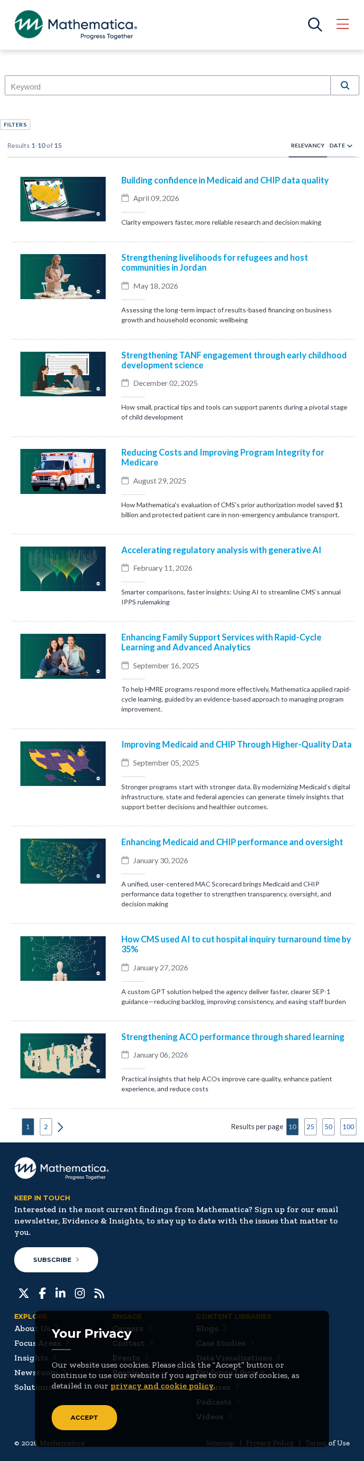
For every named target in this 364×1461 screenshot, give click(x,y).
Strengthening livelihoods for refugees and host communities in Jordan (214, 263)
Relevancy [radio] (308, 145)
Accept (84, 1417)
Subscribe (52, 1259)
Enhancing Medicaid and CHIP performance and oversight (232, 842)
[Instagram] (80, 1292)
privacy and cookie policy (162, 1385)
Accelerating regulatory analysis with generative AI (221, 550)
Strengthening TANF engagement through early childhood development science (234, 360)
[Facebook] (42, 1292)
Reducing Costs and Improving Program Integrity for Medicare (222, 457)
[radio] (349, 145)
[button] (345, 85)
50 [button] (328, 1127)
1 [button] (28, 1127)
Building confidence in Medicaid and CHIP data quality (225, 180)
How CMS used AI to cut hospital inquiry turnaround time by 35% (236, 944)
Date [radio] (337, 145)
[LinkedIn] (60, 1292)
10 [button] (292, 1127)
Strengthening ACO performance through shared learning (233, 1037)
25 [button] (310, 1127)
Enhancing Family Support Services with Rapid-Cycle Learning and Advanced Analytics (221, 642)
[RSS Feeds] (99, 1292)
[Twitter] (23, 1292)
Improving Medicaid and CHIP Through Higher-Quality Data (236, 744)
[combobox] (167, 87)
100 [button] (348, 1127)
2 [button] (46, 1127)
